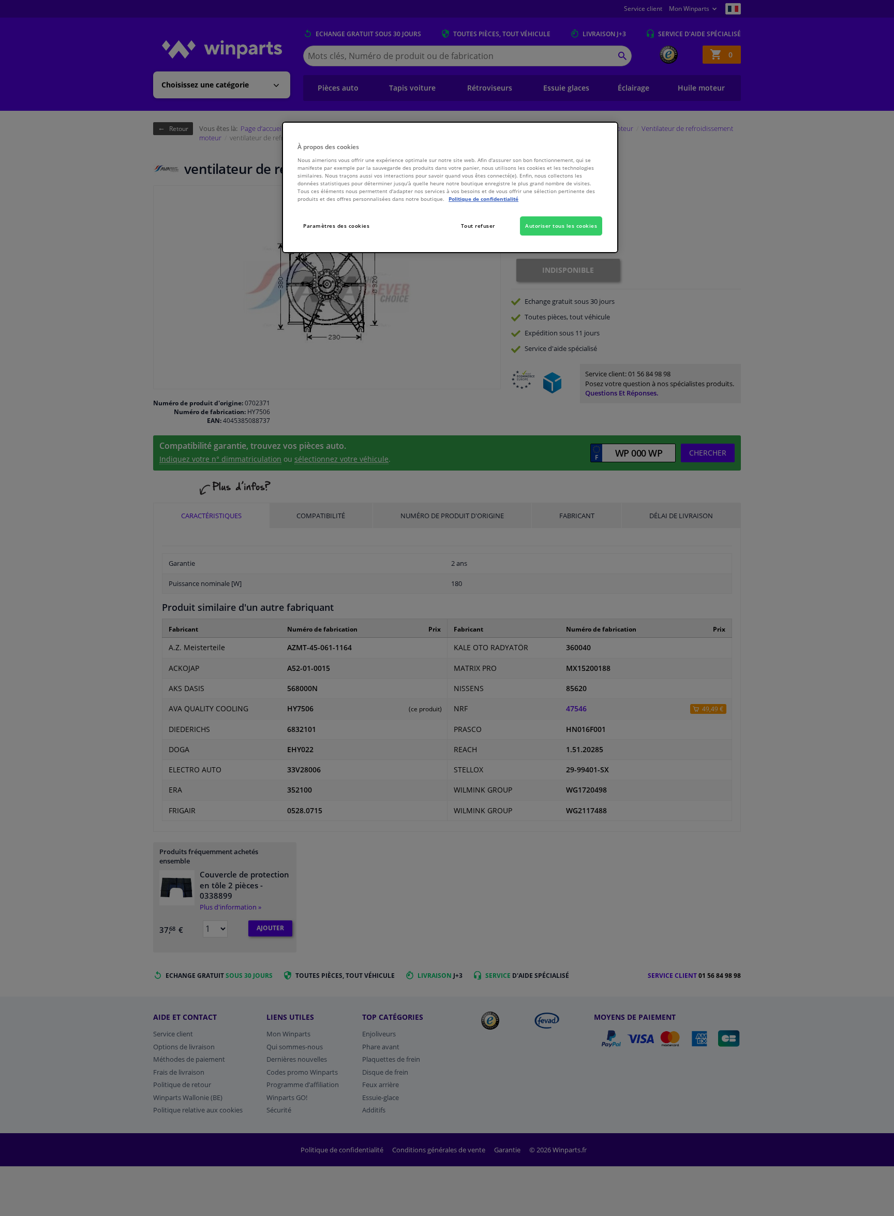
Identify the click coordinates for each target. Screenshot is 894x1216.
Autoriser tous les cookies (561, 225)
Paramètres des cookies (336, 225)
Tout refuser (478, 225)
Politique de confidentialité (483, 198)
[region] (450, 188)
